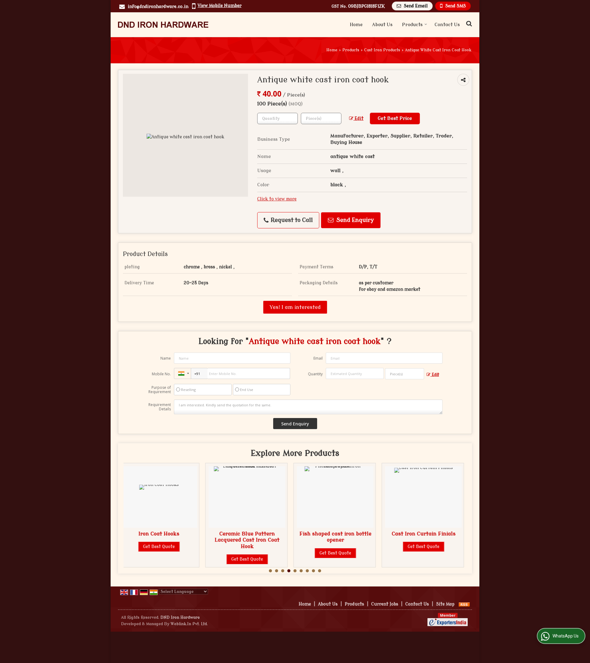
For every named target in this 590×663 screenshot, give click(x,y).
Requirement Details (159, 407)
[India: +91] (182, 373)
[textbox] (321, 118)
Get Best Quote (167, 559)
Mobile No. (161, 374)
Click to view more (277, 199)
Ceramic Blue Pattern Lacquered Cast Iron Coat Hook (167, 540)
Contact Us (447, 24)
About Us (382, 24)
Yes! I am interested (295, 307)
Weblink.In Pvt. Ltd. (189, 624)
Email (318, 358)
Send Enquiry (354, 220)
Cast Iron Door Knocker (432, 534)
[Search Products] (468, 24)
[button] (220, 5)
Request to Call (291, 220)
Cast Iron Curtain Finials (344, 534)
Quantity (315, 374)
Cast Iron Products (382, 50)
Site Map (445, 604)
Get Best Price (395, 118)
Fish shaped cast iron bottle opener (256, 537)
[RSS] (464, 604)
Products (412, 24)
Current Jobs (384, 604)
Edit (358, 118)
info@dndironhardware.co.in (158, 6)
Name (165, 358)
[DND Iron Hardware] (163, 24)
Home (356, 24)
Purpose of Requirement (159, 389)
